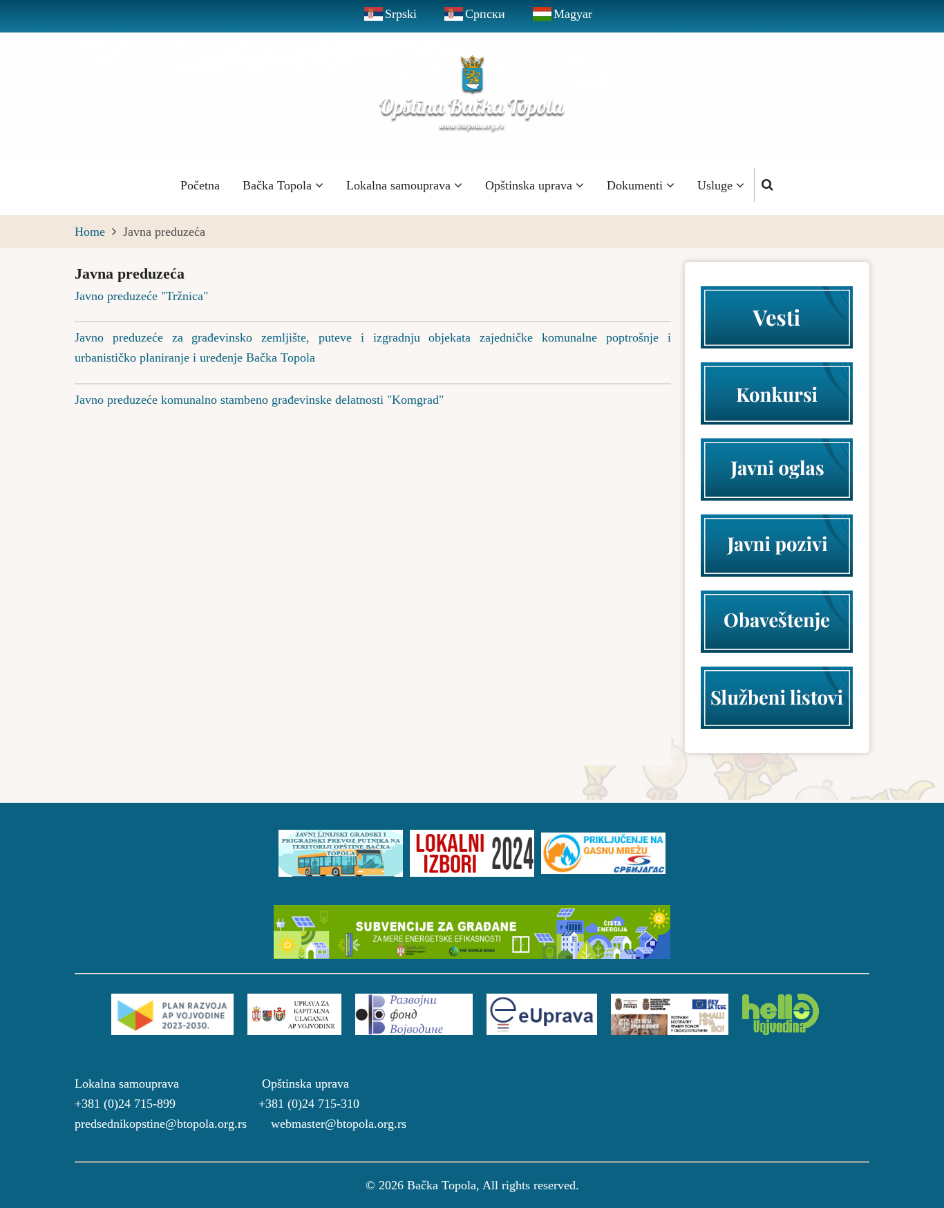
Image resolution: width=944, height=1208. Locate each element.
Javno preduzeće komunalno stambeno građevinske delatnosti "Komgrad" (259, 400)
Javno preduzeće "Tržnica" (141, 296)
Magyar (573, 14)
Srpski (401, 14)
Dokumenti (636, 185)
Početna (200, 185)
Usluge (716, 185)
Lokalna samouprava (400, 185)
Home (90, 232)
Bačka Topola (279, 185)
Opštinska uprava (530, 185)
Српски (485, 14)
